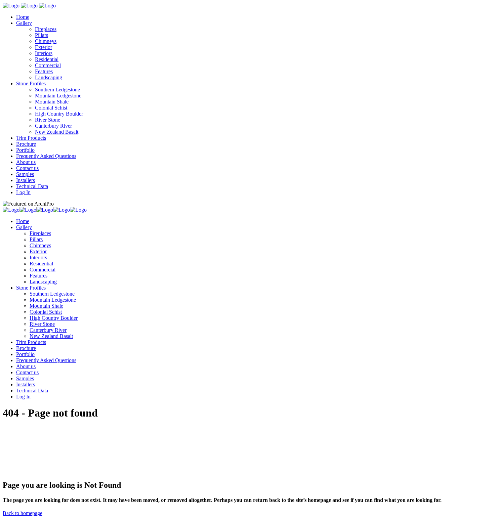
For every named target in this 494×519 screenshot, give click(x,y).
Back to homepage (22, 513)
